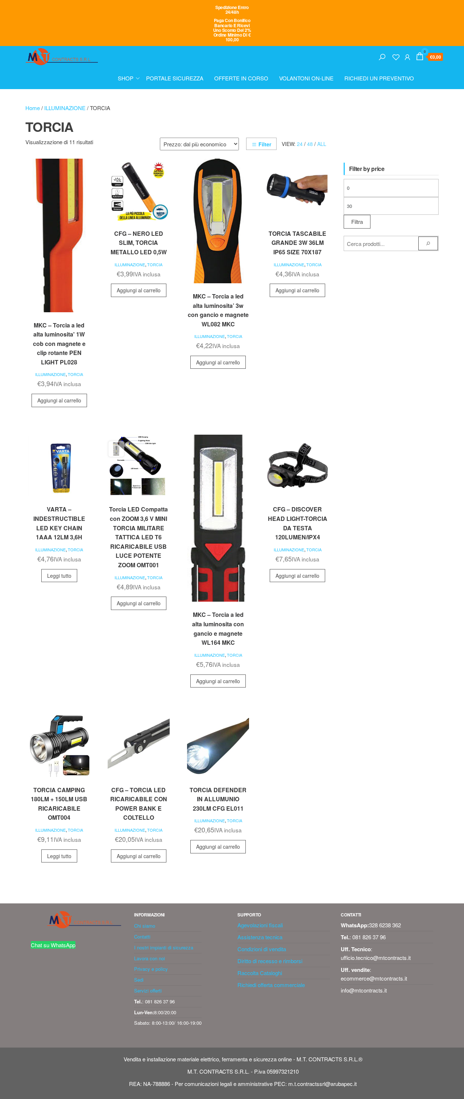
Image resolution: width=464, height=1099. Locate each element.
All (321, 143)
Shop (125, 78)
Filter (264, 144)
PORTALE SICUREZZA (174, 78)
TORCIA (75, 374)
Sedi (139, 979)
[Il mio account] (407, 56)
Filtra (357, 221)
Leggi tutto (59, 575)
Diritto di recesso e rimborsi (269, 961)
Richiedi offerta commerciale (271, 985)
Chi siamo (144, 925)
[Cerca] (382, 56)
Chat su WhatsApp (53, 945)
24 (300, 143)
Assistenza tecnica (259, 937)
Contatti (142, 936)
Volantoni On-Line (306, 78)
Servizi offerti (148, 990)
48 (310, 143)
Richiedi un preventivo (379, 78)
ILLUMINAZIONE (65, 108)
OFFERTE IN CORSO (241, 78)
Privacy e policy (151, 968)
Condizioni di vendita (261, 949)
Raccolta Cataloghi (259, 973)
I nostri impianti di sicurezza (163, 947)
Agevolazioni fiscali (260, 925)
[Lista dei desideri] (396, 56)
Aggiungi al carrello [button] (59, 400)
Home (32, 108)
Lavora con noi (149, 958)
